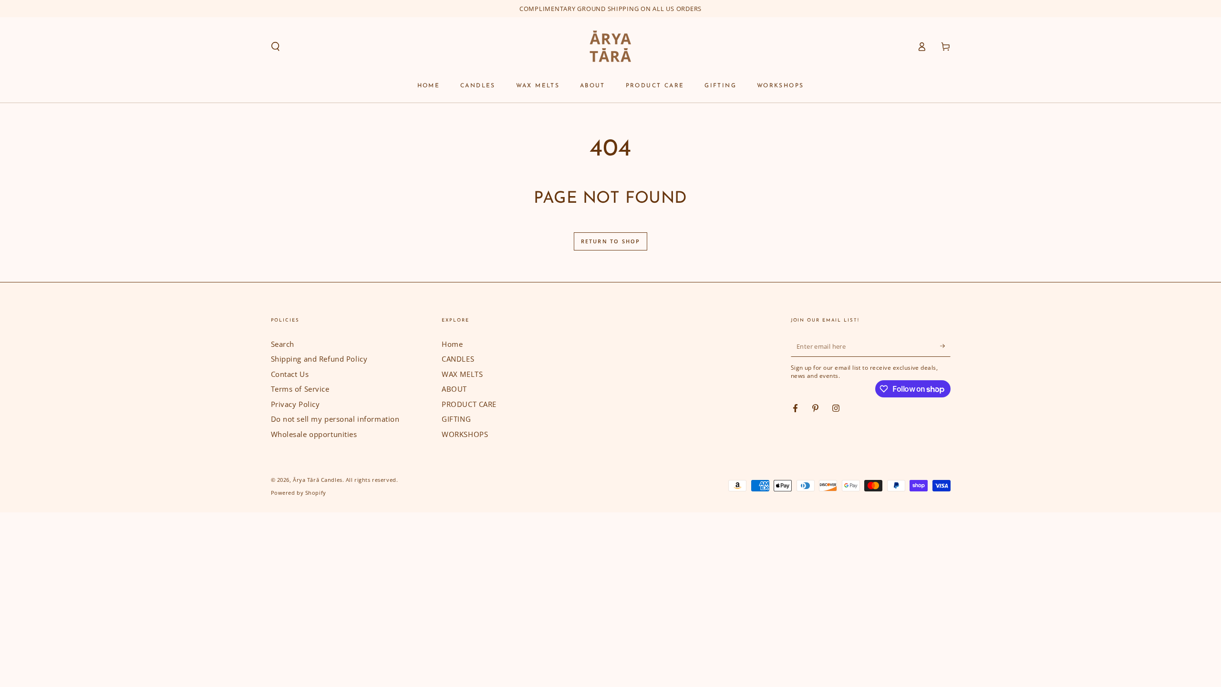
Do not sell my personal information (335, 419)
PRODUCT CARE (469, 404)
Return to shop (611, 241)
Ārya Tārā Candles (317, 479)
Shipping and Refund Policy (319, 359)
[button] (275, 47)
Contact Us (290, 374)
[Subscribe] (945, 346)
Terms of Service (300, 389)
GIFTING (456, 419)
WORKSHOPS (465, 434)
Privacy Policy (295, 404)
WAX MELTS (462, 374)
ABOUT (454, 389)
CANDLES (458, 359)
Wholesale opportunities (314, 434)
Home (452, 344)
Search (282, 344)
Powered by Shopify (298, 492)
